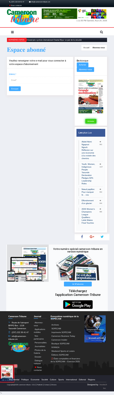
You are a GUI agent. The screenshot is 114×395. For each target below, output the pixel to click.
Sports (61, 379)
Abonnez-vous (98, 48)
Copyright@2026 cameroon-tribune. (19, 385)
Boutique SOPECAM (60, 343)
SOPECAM (56, 328)
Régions (91, 379)
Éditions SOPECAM (60, 355)
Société (44, 379)
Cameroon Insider (59, 340)
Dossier (38, 357)
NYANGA (55, 347)
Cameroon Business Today (63, 336)
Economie (35, 379)
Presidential (14, 379)
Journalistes (40, 346)
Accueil (86, 48)
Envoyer (14, 89)
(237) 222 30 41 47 (17, 2)
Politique (25, 379)
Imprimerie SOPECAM (61, 332)
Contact (46, 385)
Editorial (82, 379)
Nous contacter (16, 5)
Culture (53, 379)
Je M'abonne (78, 284)
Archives (55, 325)
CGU (33, 385)
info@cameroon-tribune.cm (40, 2)
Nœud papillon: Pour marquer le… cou (88, 192)
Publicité (39, 385)
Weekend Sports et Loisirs (63, 351)
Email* (12, 74)
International (71, 379)
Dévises (54, 385)
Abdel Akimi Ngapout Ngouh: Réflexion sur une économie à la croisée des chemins (89, 150)
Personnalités (41, 342)
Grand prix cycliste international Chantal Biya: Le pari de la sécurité (54, 40)
